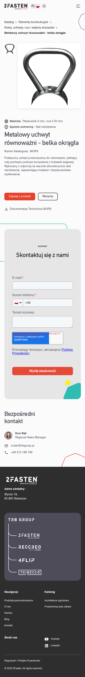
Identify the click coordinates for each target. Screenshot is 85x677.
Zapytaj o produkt (20, 196)
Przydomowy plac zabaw (57, 607)
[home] (16, 6)
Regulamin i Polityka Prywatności (22, 661)
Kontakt (8, 625)
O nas (7, 607)
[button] (36, 6)
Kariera (8, 613)
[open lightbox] (49, 75)
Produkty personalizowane (18, 601)
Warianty (47, 196)
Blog (6, 619)
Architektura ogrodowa (56, 601)
